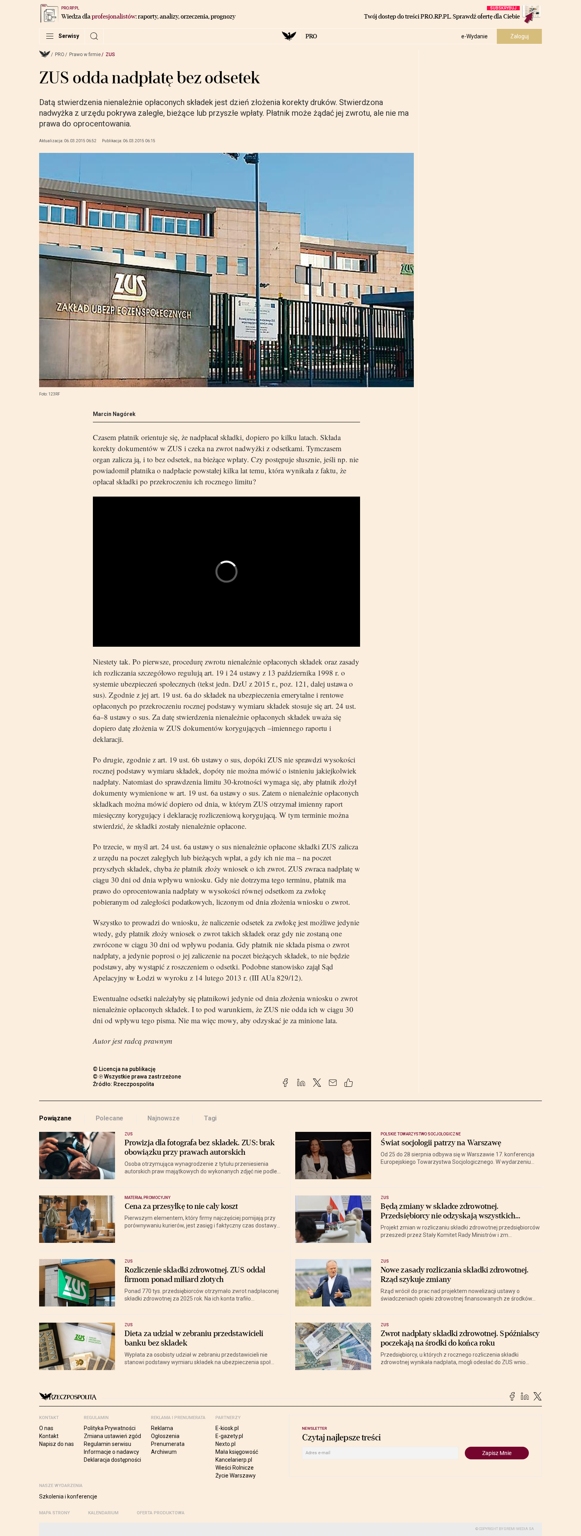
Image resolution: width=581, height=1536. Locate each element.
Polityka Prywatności (110, 1428)
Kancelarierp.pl (233, 1460)
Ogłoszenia (165, 1436)
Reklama (162, 1428)
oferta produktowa (161, 1512)
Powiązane (55, 1118)
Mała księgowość (236, 1452)
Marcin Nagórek (114, 414)
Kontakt (48, 1436)
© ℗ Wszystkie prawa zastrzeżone (137, 1076)
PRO (311, 36)
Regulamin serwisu (107, 1444)
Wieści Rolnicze (234, 1467)
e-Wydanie (474, 36)
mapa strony (54, 1512)
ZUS (110, 54)
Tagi (210, 1118)
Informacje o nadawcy (111, 1452)
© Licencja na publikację (124, 1069)
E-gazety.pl (229, 1436)
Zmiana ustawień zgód (112, 1436)
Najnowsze (163, 1118)
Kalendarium (103, 1512)
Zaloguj (519, 36)
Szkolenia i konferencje (68, 1496)
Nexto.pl (225, 1444)
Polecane (110, 1118)
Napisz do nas (56, 1444)
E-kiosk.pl (227, 1428)
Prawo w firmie (85, 54)
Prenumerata (168, 1444)
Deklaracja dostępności (112, 1460)
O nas (46, 1428)
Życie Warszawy (235, 1475)
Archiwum (164, 1452)
